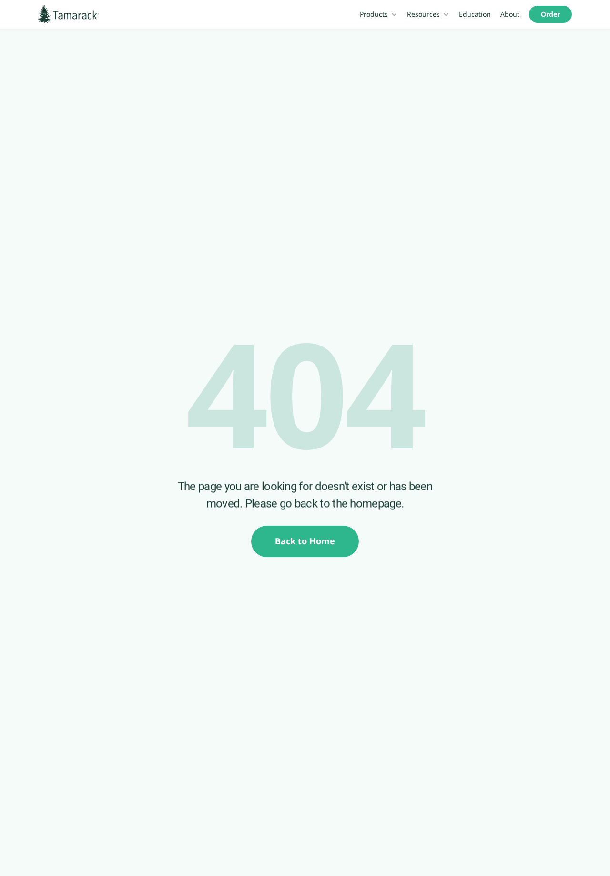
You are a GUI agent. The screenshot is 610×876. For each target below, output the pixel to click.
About (509, 14)
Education (475, 14)
